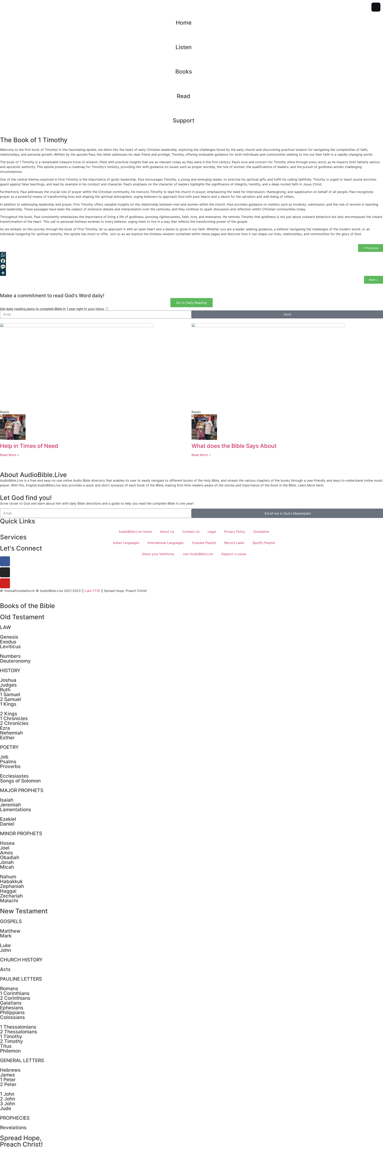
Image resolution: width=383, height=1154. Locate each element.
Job (4, 757)
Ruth (5, 690)
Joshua (8, 680)
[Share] (191, 273)
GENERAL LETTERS (22, 1060)
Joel (4, 848)
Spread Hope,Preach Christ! (21, 1141)
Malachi (9, 901)
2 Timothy (11, 1041)
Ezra (5, 728)
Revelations (13, 1127)
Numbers (10, 656)
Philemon (10, 1051)
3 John (7, 1103)
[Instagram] (5, 572)
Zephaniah (12, 886)
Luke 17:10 (92, 591)
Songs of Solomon (20, 781)
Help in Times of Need (29, 445)
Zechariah (11, 896)
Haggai (8, 891)
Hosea (7, 843)
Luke (5, 945)
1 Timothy (11, 1036)
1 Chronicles (14, 718)
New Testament (24, 911)
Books (183, 71)
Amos (6, 853)
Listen (184, 47)
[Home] (191, 10)
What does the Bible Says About (234, 445)
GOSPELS (11, 921)
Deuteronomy (15, 661)
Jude (5, 1108)
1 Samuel (10, 694)
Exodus (8, 642)
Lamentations (15, 809)
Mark (6, 936)
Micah (7, 867)
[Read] (191, 83)
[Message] (191, 267)
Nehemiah (11, 733)
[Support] (191, 108)
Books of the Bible (27, 606)
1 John (7, 1094)
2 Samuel (10, 699)
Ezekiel (8, 819)
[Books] (191, 59)
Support (183, 120)
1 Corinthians (15, 993)
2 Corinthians (15, 998)
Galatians (11, 1003)
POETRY (9, 747)
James (7, 1075)
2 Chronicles (14, 723)
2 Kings (8, 714)
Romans (9, 988)
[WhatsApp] (191, 255)
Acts (5, 969)
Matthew (10, 931)
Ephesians (11, 1008)
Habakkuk (11, 881)
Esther (7, 738)
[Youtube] (5, 583)
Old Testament (22, 617)
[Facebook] (191, 261)
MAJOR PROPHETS (21, 790)
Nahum (8, 877)
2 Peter (8, 1084)
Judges (8, 685)
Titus (6, 1046)
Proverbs (10, 766)
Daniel (7, 824)
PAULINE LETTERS (21, 979)
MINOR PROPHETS (21, 833)
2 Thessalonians (18, 1032)
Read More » (9, 455)
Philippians (12, 1012)
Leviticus (10, 646)
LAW (5, 627)
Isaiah (6, 800)
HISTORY (10, 670)
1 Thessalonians (18, 1027)
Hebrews (10, 1070)
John (5, 950)
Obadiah (9, 857)
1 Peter (8, 1079)
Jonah (7, 862)
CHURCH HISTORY (21, 960)
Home (184, 22)
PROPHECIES (15, 1118)
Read (183, 96)
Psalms (8, 761)
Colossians (12, 1017)
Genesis (9, 637)
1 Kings (8, 704)
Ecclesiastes (14, 776)
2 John (7, 1099)
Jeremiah (10, 805)
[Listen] (191, 34)
